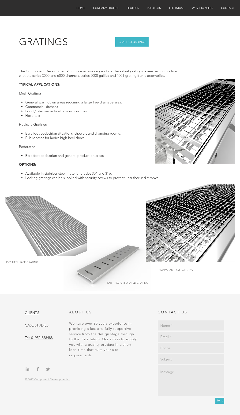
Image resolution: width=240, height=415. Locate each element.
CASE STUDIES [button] (37, 325)
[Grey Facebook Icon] (37, 369)
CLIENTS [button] (32, 312)
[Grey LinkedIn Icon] (27, 369)
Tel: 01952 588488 (39, 337)
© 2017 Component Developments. (47, 379)
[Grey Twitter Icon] (48, 369)
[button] (106, 8)
